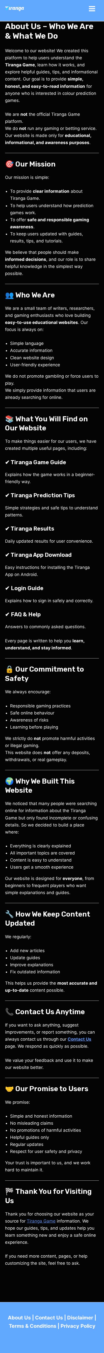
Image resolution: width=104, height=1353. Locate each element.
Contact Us (49, 1318)
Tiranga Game (41, 1221)
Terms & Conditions (32, 1326)
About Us (19, 1318)
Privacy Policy (78, 1326)
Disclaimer (80, 1318)
